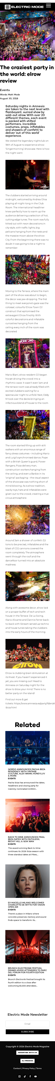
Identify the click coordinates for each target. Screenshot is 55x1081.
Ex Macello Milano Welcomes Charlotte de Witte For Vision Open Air (26, 905)
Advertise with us (27, 1052)
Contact (17, 1069)
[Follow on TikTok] (25, 1076)
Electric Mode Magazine (37, 1047)
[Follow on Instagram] (19, 1076)
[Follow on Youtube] (35, 1076)
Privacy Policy (28, 1069)
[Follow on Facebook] (30, 1076)
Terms (39, 1069)
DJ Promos (27, 1061)
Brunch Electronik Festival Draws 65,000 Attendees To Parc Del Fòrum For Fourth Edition (27, 970)
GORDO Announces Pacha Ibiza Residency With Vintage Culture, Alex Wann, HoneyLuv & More (26, 772)
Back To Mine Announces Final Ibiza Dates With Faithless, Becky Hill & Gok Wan (26, 839)
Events (5, 90)
